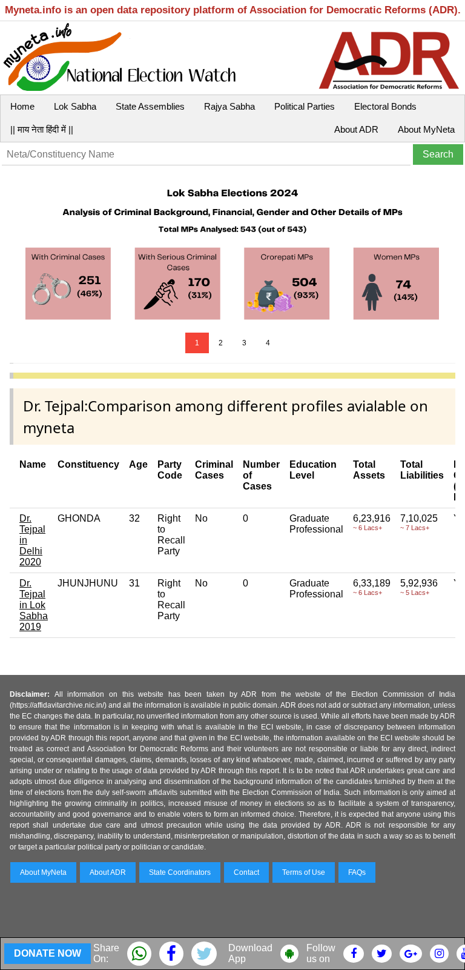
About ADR (356, 129)
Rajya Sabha (229, 106)
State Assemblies (150, 106)
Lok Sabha (75, 106)
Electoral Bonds (385, 106)
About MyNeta (426, 129)
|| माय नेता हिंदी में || (41, 129)
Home (22, 106)
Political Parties (304, 106)
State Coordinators (180, 872)
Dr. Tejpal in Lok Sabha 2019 (33, 605)
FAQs (357, 872)
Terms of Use (303, 872)
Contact (246, 872)
